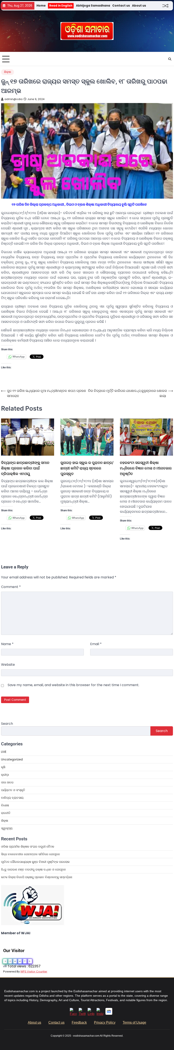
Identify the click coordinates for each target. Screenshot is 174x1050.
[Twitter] (82, 1014)
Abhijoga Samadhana (93, 6)
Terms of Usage (134, 1022)
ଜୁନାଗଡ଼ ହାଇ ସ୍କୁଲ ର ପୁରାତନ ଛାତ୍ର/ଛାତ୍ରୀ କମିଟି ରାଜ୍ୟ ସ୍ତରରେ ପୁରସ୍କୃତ (87, 468)
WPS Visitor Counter (33, 971)
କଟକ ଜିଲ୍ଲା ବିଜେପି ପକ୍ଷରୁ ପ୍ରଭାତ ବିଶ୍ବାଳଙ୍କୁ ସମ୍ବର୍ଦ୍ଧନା (36, 877)
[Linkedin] (91, 1014)
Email (96, 644)
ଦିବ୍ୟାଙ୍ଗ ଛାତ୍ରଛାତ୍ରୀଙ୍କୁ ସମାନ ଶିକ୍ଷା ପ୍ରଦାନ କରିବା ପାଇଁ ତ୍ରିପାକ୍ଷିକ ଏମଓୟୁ (25, 468)
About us (139, 6)
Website (8, 664)
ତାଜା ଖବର (7, 782)
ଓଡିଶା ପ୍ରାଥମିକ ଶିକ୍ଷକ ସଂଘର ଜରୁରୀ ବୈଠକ (27, 846)
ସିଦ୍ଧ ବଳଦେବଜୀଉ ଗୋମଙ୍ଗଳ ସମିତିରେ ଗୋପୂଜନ (30, 854)
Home (41, 6)
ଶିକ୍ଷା (7, 72)
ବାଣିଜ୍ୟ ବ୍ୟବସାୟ (12, 798)
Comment (11, 586)
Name (7, 644)
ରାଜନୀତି (5, 813)
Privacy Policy (104, 1022)
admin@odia (13, 99)
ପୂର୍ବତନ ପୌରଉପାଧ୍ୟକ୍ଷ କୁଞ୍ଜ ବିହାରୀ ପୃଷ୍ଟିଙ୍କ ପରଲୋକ (35, 862)
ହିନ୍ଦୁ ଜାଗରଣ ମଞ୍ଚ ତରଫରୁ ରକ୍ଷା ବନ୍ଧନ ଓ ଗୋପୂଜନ (33, 869)
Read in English (60, 6)
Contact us (121, 6)
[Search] (170, 59)
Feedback (79, 1022)
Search (7, 723)
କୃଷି (3, 767)
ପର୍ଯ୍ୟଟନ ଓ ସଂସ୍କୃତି (13, 790)
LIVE (3, 752)
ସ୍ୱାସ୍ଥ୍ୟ (7, 828)
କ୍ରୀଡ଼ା (5, 775)
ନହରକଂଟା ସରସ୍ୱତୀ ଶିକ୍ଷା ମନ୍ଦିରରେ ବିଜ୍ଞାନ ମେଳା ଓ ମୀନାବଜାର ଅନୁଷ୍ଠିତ (146, 468)
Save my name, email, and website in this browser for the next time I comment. (73, 685)
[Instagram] (100, 1014)
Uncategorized (12, 759)
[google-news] (108, 1013)
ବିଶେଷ (5, 805)
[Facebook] (73, 1014)
